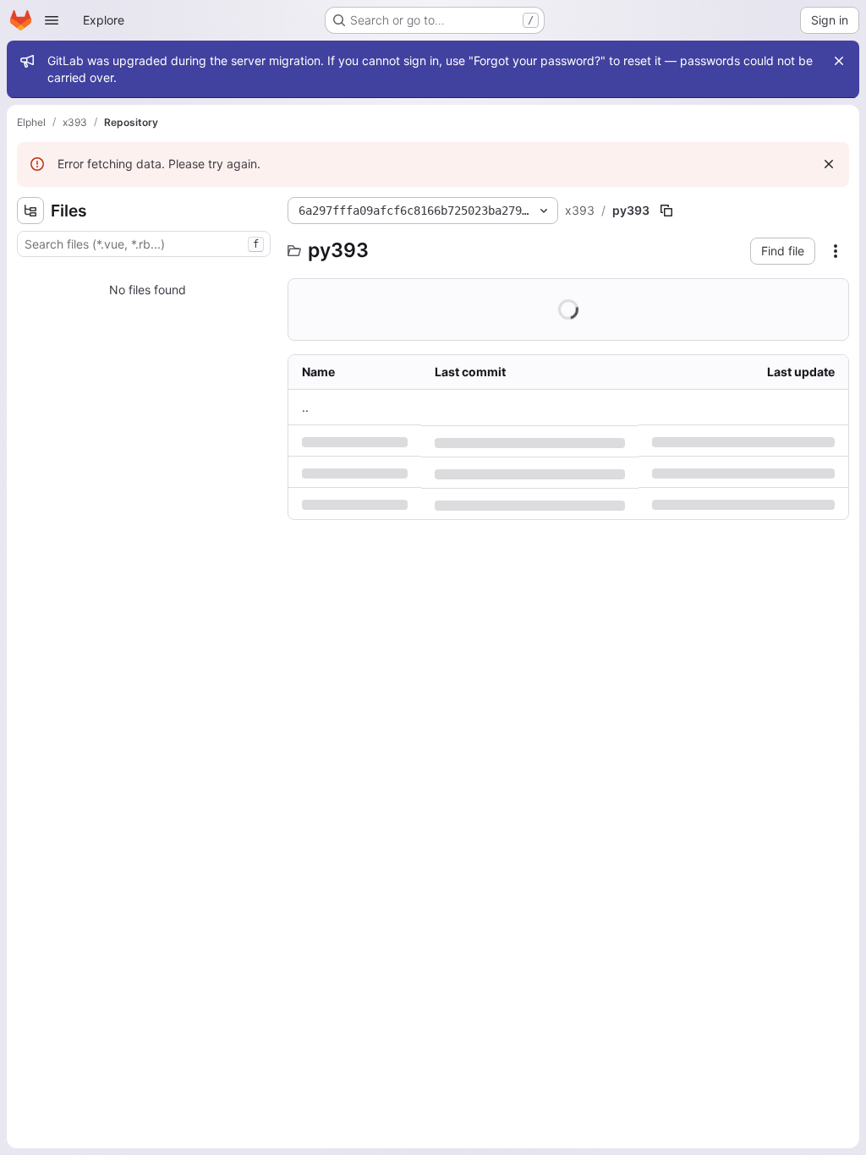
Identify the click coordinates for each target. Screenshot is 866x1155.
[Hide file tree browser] (30, 210)
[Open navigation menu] (51, 20)
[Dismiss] (829, 164)
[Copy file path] (666, 210)
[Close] (839, 61)
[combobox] (144, 244)
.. (305, 407)
